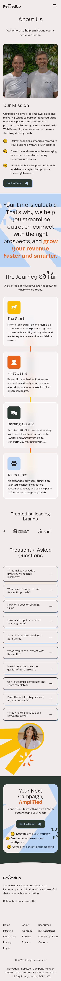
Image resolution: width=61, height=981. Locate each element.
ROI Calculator (46, 930)
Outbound (9, 936)
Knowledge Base (48, 936)
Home (6, 925)
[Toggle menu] (54, 6)
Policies (26, 936)
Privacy (26, 942)
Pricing (7, 942)
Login (6, 948)
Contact (27, 930)
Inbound (8, 930)
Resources (44, 925)
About (25, 925)
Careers (43, 942)
